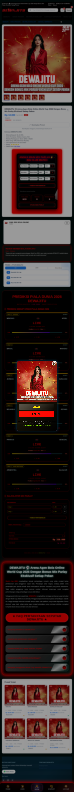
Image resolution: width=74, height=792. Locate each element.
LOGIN (36, 407)
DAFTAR (36, 414)
